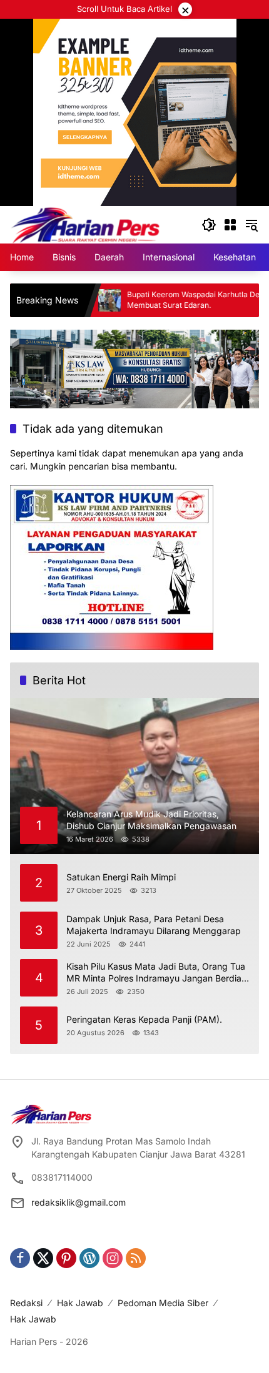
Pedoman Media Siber (163, 1302)
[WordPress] (89, 1258)
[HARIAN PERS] (85, 224)
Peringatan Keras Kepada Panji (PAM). (144, 1019)
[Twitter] (43, 1258)
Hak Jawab (80, 1302)
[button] (208, 224)
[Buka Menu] (230, 224)
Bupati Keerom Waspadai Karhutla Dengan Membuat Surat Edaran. (175, 300)
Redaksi (26, 1302)
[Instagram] (113, 1258)
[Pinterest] (66, 1258)
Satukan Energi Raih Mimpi (121, 877)
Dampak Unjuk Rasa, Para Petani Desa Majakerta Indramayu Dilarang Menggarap (153, 925)
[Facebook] (20, 1258)
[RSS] (136, 1258)
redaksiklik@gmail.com (78, 1202)
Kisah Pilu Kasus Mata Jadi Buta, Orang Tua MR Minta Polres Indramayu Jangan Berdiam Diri (157, 973)
